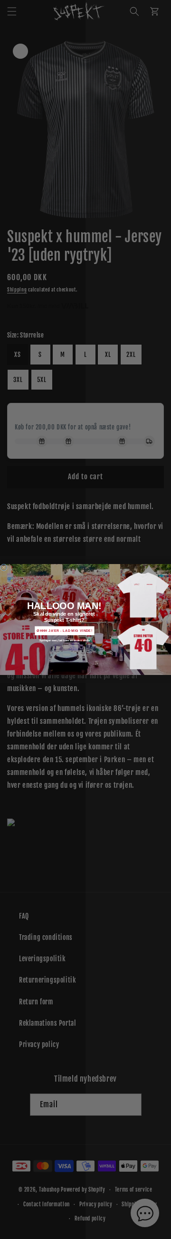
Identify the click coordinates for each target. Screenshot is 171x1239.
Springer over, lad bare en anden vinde (64, 640)
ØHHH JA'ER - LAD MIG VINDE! (64, 631)
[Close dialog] (3, 568)
